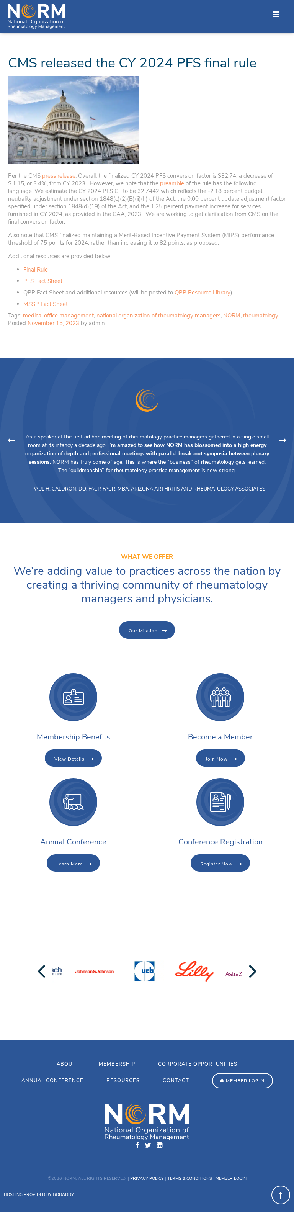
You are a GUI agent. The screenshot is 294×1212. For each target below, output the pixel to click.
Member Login (245, 1081)
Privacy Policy (147, 1178)
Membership (117, 1064)
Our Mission (143, 631)
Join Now (217, 759)
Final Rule (36, 269)
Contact (176, 1080)
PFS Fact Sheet (42, 281)
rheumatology (260, 315)
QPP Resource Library (202, 292)
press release (58, 176)
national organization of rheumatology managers (158, 315)
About (66, 1064)
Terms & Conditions (189, 1178)
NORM (231, 315)
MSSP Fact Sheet (45, 304)
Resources (123, 1080)
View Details (69, 759)
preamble (172, 183)
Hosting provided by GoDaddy (39, 1194)
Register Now (216, 864)
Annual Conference (52, 1080)
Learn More (69, 864)
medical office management (58, 315)
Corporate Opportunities (197, 1064)
